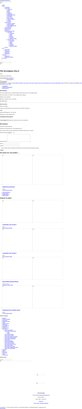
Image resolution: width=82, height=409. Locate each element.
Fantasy (3, 350)
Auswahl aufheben (9, 79)
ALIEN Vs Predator (6, 319)
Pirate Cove (4, 351)
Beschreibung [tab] (5, 86)
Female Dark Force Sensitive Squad (11, 310)
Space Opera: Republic (9, 334)
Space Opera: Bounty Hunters (10, 337)
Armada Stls (4, 324)
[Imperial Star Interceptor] (42, 170)
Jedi (73, 82)
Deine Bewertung (3, 132)
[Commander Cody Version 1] (42, 211)
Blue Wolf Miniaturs (9, 340)
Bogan (8, 333)
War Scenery (4, 320)
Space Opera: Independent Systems (57, 82)
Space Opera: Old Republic (10, 348)
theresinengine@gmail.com (44, 395)
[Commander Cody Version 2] (42, 240)
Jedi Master (77, 82)
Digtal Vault (4, 326)
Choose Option (3, 78)
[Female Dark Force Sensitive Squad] (42, 297)
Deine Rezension (3, 141)
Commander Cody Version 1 (9, 224)
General (70, 82)
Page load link (2, 408)
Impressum (41, 401)
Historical (4, 318)
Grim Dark (4, 349)
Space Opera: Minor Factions (10, 344)
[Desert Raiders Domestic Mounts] (42, 268)
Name (1, 143)
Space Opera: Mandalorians (10, 338)
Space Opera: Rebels (9, 330)
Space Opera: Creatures (9, 335)
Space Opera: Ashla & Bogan (44, 82)
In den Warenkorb (3, 81)
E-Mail (1, 145)
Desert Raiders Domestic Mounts (10, 281)
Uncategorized (5, 354)
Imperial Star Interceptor (8, 186)
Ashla (14, 82)
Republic (4, 84)
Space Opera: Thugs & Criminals (11, 336)
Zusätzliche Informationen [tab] (7, 87)
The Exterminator (5, 325)
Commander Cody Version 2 (9, 253)
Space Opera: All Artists (33, 82)
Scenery (3, 353)
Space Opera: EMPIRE (9, 341)
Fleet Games (4, 352)
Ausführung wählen (6, 284)
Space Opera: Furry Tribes (10, 346)
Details (10, 190)
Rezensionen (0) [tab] (5, 88)
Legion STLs (7, 339)
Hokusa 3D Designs (19, 82)
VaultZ (3, 322)
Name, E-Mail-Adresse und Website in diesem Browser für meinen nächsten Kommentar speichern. (20, 148)
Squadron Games (5, 327)
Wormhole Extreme (6, 321)
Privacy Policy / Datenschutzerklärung (41, 403)
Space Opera (26, 82)
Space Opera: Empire (9, 345)
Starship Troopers (5, 323)
